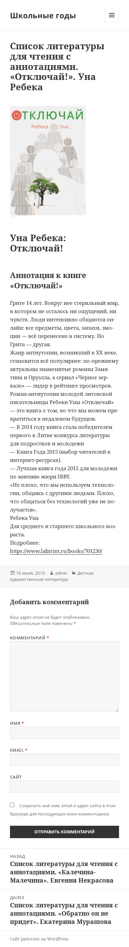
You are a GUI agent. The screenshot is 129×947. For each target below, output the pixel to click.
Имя (17, 723)
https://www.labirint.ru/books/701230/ (56, 550)
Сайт (16, 777)
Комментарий (29, 638)
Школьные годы (43, 15)
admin (61, 573)
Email (19, 750)
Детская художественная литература (52, 576)
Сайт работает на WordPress (39, 939)
